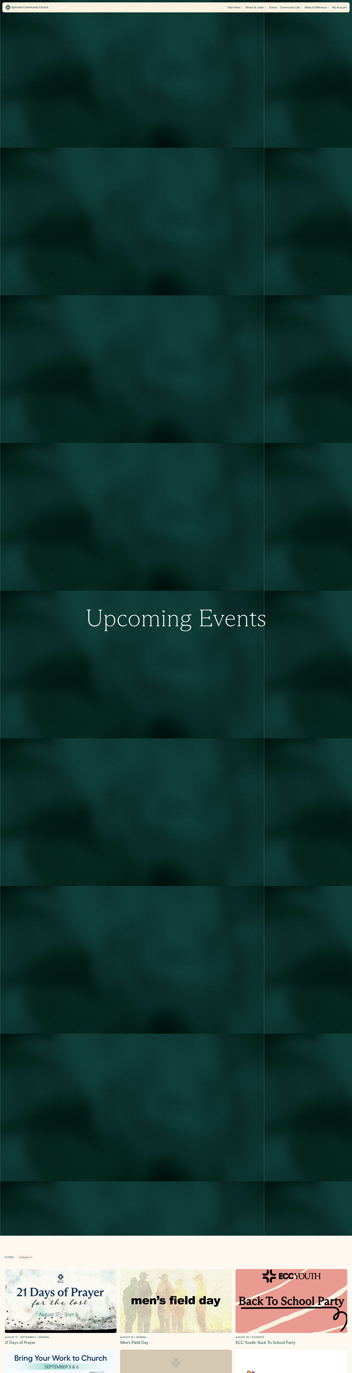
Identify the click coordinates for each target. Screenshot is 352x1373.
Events (273, 7)
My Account (339, 7)
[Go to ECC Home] (26, 7)
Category (24, 1257)
